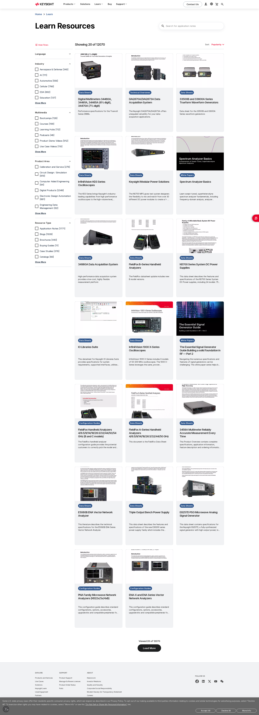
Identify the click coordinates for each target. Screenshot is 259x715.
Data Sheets (85, 92)
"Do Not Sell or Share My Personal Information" (106, 704)
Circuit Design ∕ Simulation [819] (53, 174)
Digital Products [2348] (52, 190)
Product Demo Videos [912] (54, 140)
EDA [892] (45, 92)
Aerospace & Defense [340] (54, 69)
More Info (246, 710)
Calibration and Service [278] (55, 167)
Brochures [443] (48, 240)
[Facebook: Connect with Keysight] (197, 681)
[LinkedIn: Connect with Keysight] (203, 681)
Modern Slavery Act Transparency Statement (104, 692)
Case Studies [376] (49, 251)
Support (63, 673)
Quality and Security (95, 685)
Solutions (85, 4)
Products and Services (44, 678)
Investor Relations (94, 681)
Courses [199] (47, 123)
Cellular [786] (47, 86)
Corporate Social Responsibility (99, 688)
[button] (206, 4)
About (90, 673)
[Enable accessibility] (6, 709)
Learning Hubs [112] (50, 129)
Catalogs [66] (47, 256)
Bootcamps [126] (48, 118)
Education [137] (48, 97)
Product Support (65, 678)
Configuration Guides (89, 423)
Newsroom (91, 678)
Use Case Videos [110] (51, 146)
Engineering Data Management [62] (49, 206)
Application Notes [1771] (52, 228)
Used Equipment (41, 692)
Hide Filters (43, 45)
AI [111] (43, 75)
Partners (38, 695)
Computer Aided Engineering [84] (54, 183)
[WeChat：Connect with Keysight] (222, 681)
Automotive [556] (49, 80)
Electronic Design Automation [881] (55, 198)
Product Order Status (67, 685)
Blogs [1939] (46, 234)
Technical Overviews (140, 92)
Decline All (226, 710)
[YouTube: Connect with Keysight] (216, 681)
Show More (40, 103)
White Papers (187, 175)
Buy (110, 4)
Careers (90, 695)
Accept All (205, 710)
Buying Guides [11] (49, 245)
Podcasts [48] (47, 135)
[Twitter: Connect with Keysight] (209, 681)
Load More (149, 648)
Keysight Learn (41, 688)
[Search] (222, 4)
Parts (61, 688)
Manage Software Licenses (70, 681)
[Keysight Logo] (45, 4)
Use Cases (39, 681)
